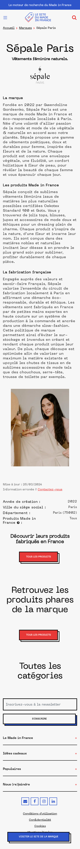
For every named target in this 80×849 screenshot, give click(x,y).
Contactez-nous (50, 489)
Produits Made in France (19, 521)
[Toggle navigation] (74, 17)
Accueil (9, 27)
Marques (25, 27)
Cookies (40, 825)
